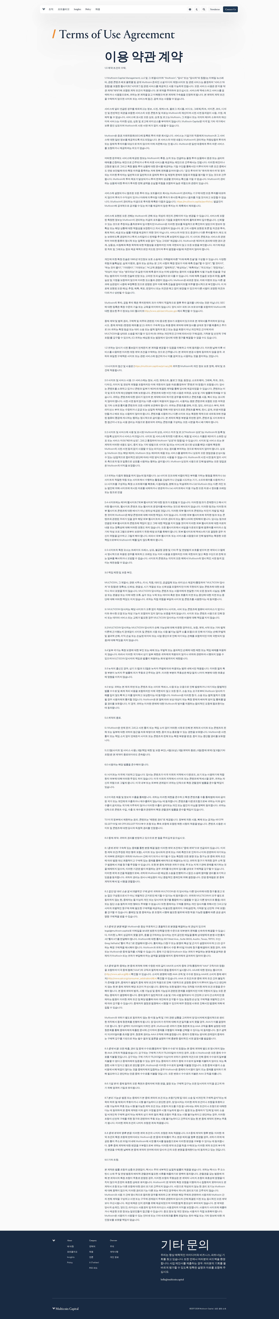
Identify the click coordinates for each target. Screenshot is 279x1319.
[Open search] (204, 9)
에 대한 (70, 1246)
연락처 (92, 1246)
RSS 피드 (93, 1267)
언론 (91, 1257)
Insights (71, 1257)
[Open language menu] (190, 9)
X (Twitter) (94, 1262)
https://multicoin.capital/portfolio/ (195, 201)
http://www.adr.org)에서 (118, 974)
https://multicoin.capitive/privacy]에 (153, 366)
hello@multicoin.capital (172, 1279)
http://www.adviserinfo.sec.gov (161, 311)
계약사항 (114, 1251)
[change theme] (197, 9)
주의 (112, 1246)
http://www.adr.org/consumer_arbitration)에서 (132, 978)
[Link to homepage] (43, 9)
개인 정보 (114, 1257)
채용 (91, 1251)
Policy (70, 1262)
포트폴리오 (72, 1251)
